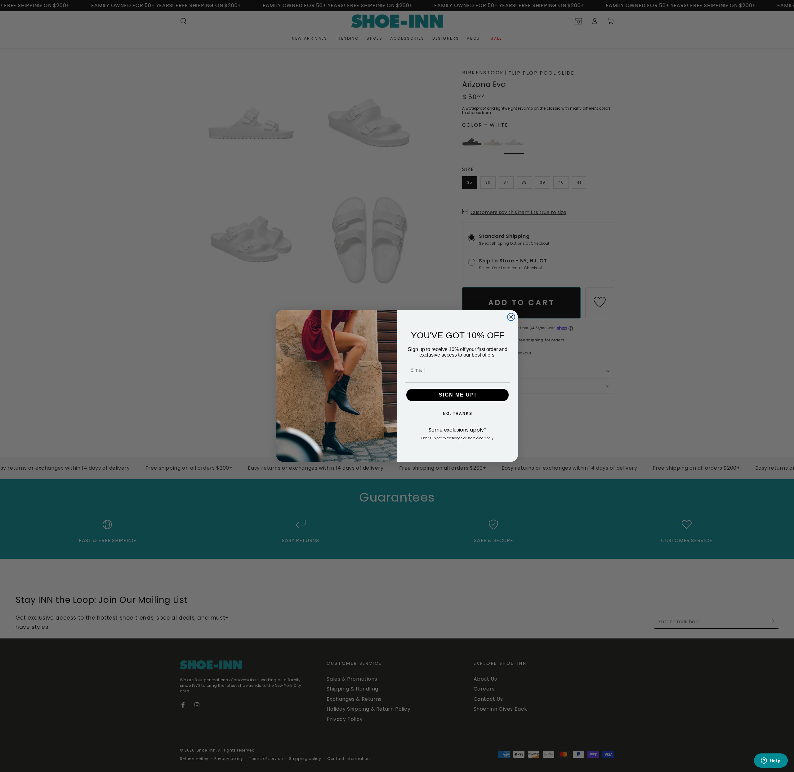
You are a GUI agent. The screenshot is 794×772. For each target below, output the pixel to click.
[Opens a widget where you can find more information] (771, 761)
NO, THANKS (457, 413)
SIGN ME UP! (457, 394)
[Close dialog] (511, 317)
